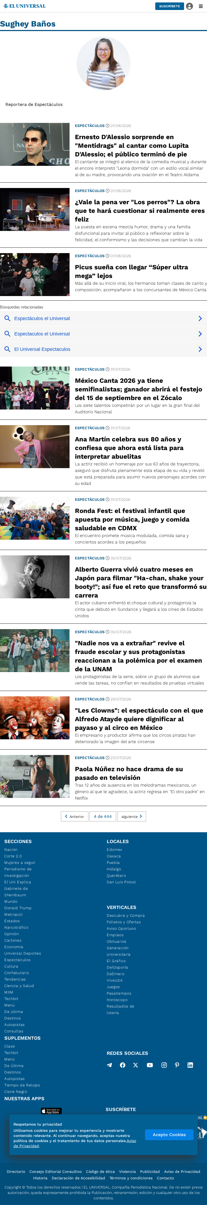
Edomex (114, 849)
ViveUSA (115, 980)
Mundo (11, 901)
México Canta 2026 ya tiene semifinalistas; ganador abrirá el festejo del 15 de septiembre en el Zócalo (138, 389)
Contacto (165, 1178)
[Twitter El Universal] (135, 1066)
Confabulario (16, 973)
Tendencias (15, 979)
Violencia (127, 1171)
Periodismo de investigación (18, 872)
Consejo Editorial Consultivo (55, 1171)
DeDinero (116, 974)
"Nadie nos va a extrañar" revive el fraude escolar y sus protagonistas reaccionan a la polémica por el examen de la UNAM (138, 656)
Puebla (113, 862)
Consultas (13, 1031)
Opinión (11, 934)
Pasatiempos (119, 993)
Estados (12, 921)
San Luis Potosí (121, 882)
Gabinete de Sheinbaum (16, 891)
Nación (11, 849)
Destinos (12, 1018)
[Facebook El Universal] (122, 1066)
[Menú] (201, 6)
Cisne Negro (15, 1091)
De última (13, 1011)
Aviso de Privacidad (182, 1171)
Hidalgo (114, 869)
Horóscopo (117, 1000)
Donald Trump (18, 908)
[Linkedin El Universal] (190, 1066)
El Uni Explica (17, 882)
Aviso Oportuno (121, 928)
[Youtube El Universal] (150, 1066)
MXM (8, 992)
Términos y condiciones (131, 1178)
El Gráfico (116, 961)
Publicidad (150, 1171)
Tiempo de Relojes (22, 1085)
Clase (9, 1046)
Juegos (113, 987)
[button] (169, 6)
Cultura (11, 966)
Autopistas (14, 1024)
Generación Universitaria (119, 951)
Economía (13, 947)
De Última (13, 1065)
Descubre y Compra (126, 915)
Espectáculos (90, 125)
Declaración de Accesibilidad (78, 1178)
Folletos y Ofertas (124, 922)
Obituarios (116, 941)
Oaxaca (114, 856)
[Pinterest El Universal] (177, 1066)
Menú (9, 1005)
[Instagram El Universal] (164, 1066)
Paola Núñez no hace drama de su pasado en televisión (129, 773)
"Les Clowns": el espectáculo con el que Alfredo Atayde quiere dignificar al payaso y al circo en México (139, 719)
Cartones (13, 940)
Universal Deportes (22, 953)
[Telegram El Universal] (109, 1066)
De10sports (117, 967)
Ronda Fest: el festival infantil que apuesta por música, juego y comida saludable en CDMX (132, 519)
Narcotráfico (16, 927)
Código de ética (100, 1171)
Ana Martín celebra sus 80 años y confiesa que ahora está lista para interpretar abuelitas (129, 447)
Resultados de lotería (120, 1009)
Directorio (16, 1171)
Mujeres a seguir (20, 862)
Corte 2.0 (13, 856)
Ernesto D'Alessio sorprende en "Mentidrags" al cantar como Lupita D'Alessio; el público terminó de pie (132, 145)
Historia (40, 1178)
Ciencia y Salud (19, 986)
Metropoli (13, 914)
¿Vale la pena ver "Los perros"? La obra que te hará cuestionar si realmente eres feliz (140, 210)
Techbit (11, 998)
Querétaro (116, 875)
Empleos (115, 935)
